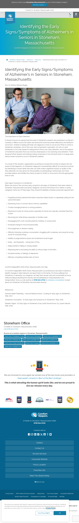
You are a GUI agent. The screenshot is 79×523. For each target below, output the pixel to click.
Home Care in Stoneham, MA (49, 343)
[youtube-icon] (44, 434)
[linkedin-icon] (35, 434)
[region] (35, 511)
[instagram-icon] (32, 434)
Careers (39, 443)
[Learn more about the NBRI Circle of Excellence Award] (70, 402)
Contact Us (39, 448)
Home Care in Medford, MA (13, 346)
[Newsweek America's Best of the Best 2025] (29, 403)
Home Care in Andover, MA (49, 339)
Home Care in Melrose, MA (13, 339)
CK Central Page (52, 496)
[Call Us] (70, 15)
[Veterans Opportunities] (9, 402)
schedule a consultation (55, 280)
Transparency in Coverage (38, 496)
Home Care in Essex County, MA (14, 343)
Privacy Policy (10, 493)
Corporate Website (39, 459)
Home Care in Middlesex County (14, 336)
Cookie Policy (41, 493)
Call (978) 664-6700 (11, 329)
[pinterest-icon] (38, 434)
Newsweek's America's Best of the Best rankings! (39, 378)
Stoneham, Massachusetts (17, 59)
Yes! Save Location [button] (39, 5)
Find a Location (39, 465)
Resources (30, 59)
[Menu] (76, 15)
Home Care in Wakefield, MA (52, 336)
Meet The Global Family (39, 476)
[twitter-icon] (41, 434)
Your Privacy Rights (52, 493)
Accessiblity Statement (67, 493)
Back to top (40, 482)
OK (60, 513)
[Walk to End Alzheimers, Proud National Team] (50, 400)
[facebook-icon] (29, 434)
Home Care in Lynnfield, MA (31, 339)
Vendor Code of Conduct (22, 496)
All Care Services (39, 454)
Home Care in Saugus (32, 343)
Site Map (61, 496)
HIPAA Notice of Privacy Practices (25, 493)
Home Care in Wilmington (34, 336)
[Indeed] (48, 434)
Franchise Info (39, 470)
